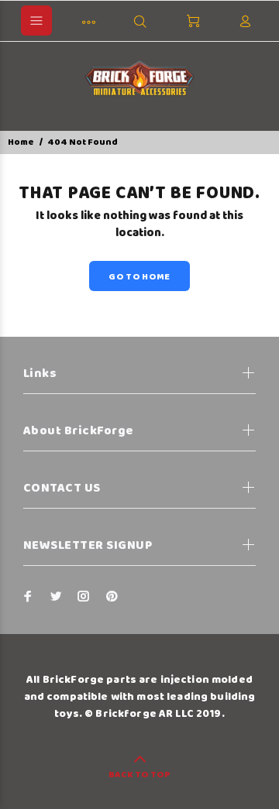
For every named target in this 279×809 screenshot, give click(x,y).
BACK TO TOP (139, 774)
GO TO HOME (139, 276)
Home (21, 142)
